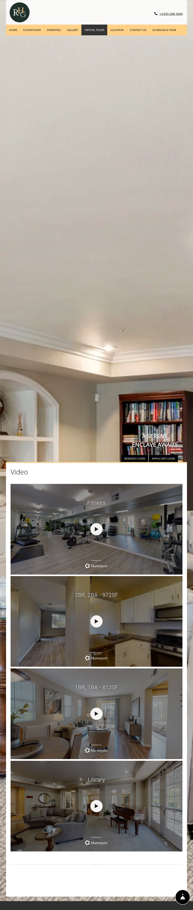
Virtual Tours (94, 30)
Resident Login (136, 458)
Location (117, 30)
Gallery (72, 30)
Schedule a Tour (164, 30)
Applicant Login (165, 458)
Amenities (54, 30)
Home (13, 30)
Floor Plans (32, 30)
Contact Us (138, 30)
